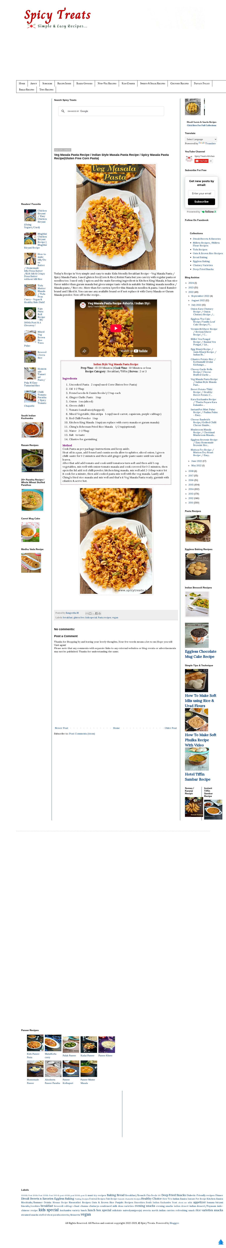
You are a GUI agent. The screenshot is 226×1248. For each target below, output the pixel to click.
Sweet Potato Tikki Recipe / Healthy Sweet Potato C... (201, 392)
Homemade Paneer (33, 1081)
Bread (120, 1195)
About (33, 83)
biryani (219, 1202)
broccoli (58, 1206)
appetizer (199, 1202)
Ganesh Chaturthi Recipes (129, 1199)
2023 (191, 287)
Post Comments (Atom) (82, 733)
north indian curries (163, 1210)
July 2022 (196, 304)
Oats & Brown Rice (103, 1202)
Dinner (219, 1195)
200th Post (48, 1195)
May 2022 (196, 465)
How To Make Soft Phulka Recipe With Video (200, 739)
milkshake (117, 1210)
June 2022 (197, 461)
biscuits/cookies (30, 1206)
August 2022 (198, 300)
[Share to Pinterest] (99, 613)
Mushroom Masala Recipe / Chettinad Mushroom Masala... (203, 432)
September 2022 (200, 295)
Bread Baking (200, 257)
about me (182, 1202)
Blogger (174, 1223)
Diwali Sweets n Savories (37, 1198)
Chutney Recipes (179, 83)
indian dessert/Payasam (202, 1206)
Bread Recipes (26, 89)
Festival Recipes (97, 1198)
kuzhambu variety (70, 1210)
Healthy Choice (151, 1198)
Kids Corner (128, 83)
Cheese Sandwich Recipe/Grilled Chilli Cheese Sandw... (203, 422)
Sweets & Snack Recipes (152, 83)
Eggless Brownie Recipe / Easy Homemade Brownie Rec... (204, 442)
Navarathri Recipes (79, 1202)
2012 (191, 498)
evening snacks (145, 1206)
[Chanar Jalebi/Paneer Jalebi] (193, 114)
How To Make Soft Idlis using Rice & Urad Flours (200, 700)
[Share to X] (93, 613)
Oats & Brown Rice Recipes (208, 253)
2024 (191, 282)
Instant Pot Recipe (197, 1198)
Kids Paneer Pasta (33, 1056)
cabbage (68, 1206)
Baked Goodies (84, 83)
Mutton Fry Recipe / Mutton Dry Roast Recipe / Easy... (202, 452)
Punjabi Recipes (124, 1202)
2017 (191, 475)
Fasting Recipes (82, 1199)
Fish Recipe (111, 1198)
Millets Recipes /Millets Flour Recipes (206, 244)
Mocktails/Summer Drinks (36, 1202)
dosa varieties (126, 1206)
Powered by (193, 211)
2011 (191, 502)
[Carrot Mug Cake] (30, 541)
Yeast (174, 1202)
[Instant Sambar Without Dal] (213, 818)
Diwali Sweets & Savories (207, 238)
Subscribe (47, 83)
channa (84, 1206)
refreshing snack (185, 1210)
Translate (210, 143)
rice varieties (204, 1210)
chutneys (94, 1206)
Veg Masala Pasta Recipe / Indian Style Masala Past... (204, 382)
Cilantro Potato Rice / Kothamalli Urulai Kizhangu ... (203, 362)
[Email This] (87, 613)
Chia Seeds (151, 1195)
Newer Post (61, 728)
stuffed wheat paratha (50, 1214)
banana (210, 1202)
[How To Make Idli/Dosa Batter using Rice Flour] (196, 691)
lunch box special (99, 1210)
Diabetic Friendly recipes (201, 1195)
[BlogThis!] (90, 613)
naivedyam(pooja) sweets (137, 1210)
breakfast (68, 617)
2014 (191, 489)
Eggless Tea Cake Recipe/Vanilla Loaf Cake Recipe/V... (203, 321)
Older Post (171, 728)
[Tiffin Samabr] (197, 769)
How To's (167, 1198)
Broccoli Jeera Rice (42, 355)
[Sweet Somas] (194, 816)
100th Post (37, 1195)
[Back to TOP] (221, 1242)
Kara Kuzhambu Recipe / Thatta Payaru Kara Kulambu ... (204, 402)
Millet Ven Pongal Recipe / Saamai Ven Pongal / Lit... (203, 342)
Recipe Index (64, 83)
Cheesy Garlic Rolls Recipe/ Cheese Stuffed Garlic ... (201, 372)
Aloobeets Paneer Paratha (52, 1081)
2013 (191, 493)
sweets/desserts (70, 1214)
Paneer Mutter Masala (88, 1081)
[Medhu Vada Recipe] (31, 571)
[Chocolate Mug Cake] (197, 647)
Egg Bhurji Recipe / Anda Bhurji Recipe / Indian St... (203, 352)
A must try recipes (95, 1195)
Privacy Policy (202, 83)
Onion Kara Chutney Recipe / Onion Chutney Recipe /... (202, 311)
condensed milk (108, 1206)
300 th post (58, 1195)
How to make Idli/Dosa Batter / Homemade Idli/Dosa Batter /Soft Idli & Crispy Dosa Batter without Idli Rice (35, 267)
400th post (69, 1195)
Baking (111, 1195)
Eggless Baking (201, 261)
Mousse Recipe (60, 1202)
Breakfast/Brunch (135, 1195)
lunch (84, 1210)
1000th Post (26, 1195)
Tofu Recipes (46, 89)
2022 (191, 291)
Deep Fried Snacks (203, 269)
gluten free (79, 617)
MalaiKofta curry (50, 1056)
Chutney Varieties (203, 265)
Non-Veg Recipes (107, 83)
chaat (76, 1206)
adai (190, 1202)
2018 (191, 471)
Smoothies (139, 1202)
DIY (159, 1195)
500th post (80, 1195)
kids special (91, 617)
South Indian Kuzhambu (158, 1202)
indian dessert (181, 1206)
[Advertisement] (119, 57)
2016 (191, 480)
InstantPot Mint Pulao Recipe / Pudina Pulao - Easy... (204, 412)
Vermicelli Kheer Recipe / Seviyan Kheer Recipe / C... (204, 331)
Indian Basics (180, 1198)
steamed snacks (29, 1214)
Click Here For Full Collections (201, 125)
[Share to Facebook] (96, 613)
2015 (191, 484)
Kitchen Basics (215, 1198)
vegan (115, 617)
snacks (218, 1210)
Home (22, 83)
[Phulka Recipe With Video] (196, 730)
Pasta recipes (104, 617)
